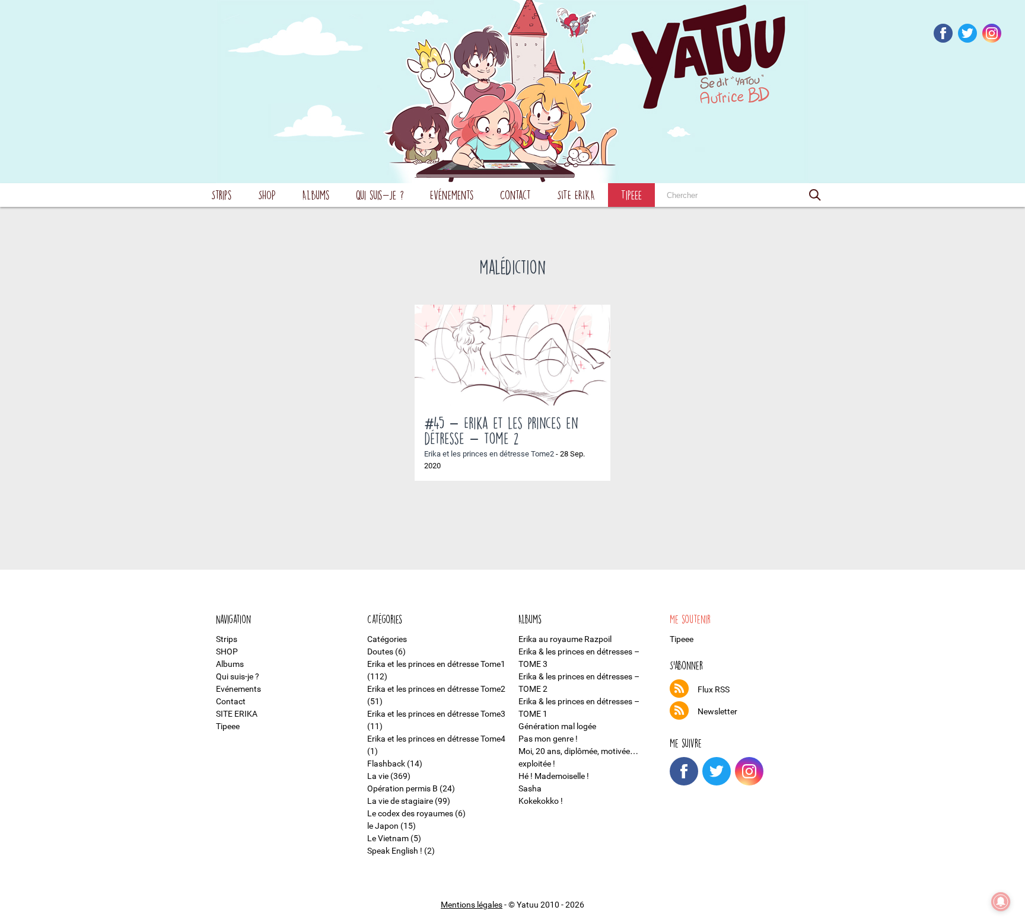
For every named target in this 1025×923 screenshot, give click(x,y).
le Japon (383, 826)
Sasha (530, 788)
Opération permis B (402, 788)
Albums (316, 195)
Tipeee (631, 195)
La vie (378, 776)
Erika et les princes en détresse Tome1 (436, 664)
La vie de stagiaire (400, 801)
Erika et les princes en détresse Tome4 (436, 738)
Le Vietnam (388, 838)
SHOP (267, 195)
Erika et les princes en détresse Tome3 (436, 713)
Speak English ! (394, 850)
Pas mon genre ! (548, 738)
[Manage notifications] (1000, 901)
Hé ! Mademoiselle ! (553, 776)
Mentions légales (471, 904)
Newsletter (717, 711)
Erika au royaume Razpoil (565, 639)
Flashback (386, 763)
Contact (515, 195)
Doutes (380, 651)
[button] (815, 195)
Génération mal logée (557, 726)
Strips (221, 195)
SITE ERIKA (576, 195)
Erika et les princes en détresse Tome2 (489, 453)
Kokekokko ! (540, 801)
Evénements (452, 195)
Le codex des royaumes (410, 813)
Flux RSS (714, 689)
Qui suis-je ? (380, 195)
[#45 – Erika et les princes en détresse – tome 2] (512, 355)
